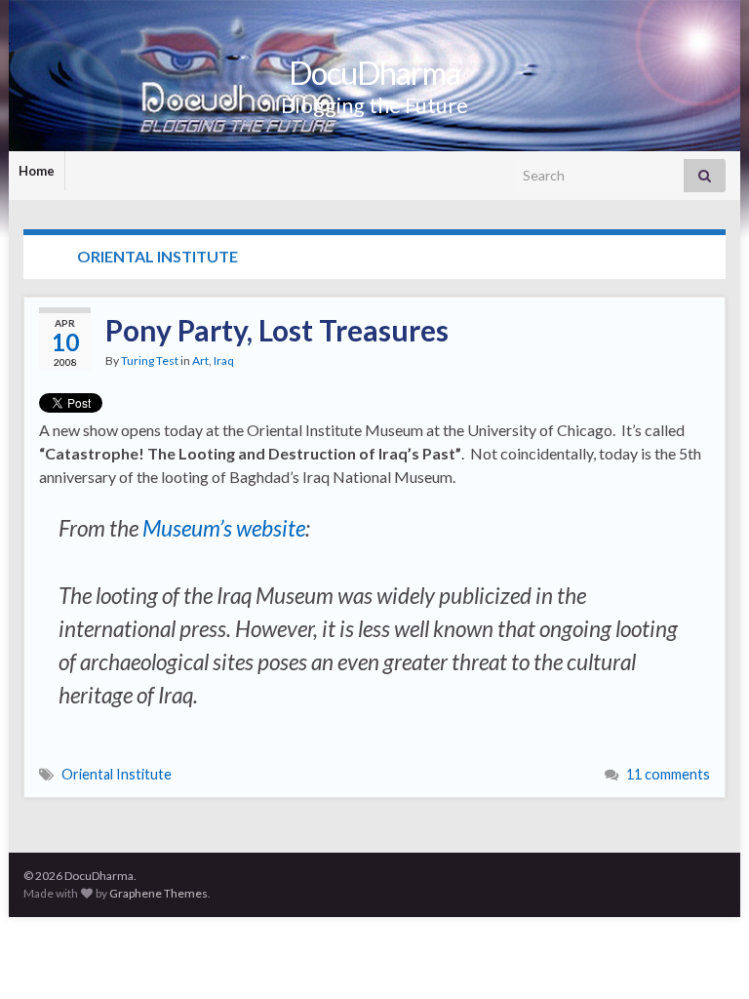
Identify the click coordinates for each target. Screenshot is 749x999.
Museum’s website (223, 528)
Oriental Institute (116, 774)
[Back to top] (705, 955)
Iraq (224, 360)
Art (200, 360)
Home (37, 171)
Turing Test (149, 360)
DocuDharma (374, 73)
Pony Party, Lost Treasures (277, 329)
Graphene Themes (158, 893)
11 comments (668, 774)
